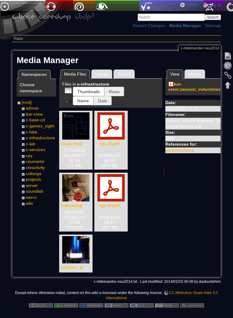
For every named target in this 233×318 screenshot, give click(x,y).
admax (32, 108)
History (194, 74)
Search (213, 17)
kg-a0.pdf (110, 205)
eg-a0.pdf (110, 143)
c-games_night (40, 125)
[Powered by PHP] (91, 305)
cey (29, 155)
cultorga (33, 173)
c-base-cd (35, 119)
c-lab (30, 143)
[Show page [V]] (228, 56)
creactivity (35, 167)
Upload (102, 74)
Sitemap (213, 25)
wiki (29, 203)
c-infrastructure (40, 137)
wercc (31, 197)
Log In (215, 4)
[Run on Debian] (167, 305)
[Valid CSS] (142, 305)
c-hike (31, 132)
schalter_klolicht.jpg (82, 267)
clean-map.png (76, 143)
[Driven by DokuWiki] (192, 305)
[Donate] (66, 305)
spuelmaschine (179, 150)
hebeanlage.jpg (77, 205)
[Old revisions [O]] (228, 65)
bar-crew (34, 114)
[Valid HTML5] (116, 305)
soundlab (34, 191)
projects (33, 179)
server (32, 185)
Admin (192, 4)
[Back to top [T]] (228, 85)
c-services (35, 149)
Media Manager (185, 25)
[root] (27, 102)
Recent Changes (149, 25)
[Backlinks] (228, 75)
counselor (35, 161)
